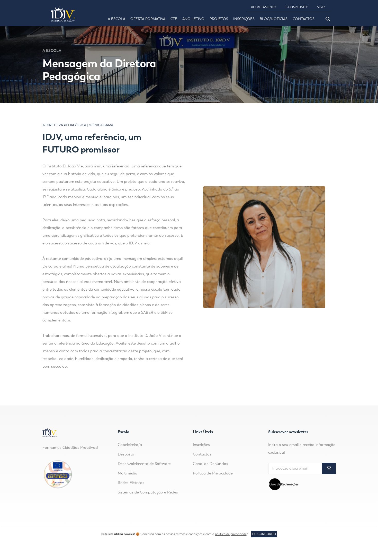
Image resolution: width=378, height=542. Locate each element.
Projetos (219, 19)
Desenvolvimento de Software (144, 463)
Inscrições (244, 19)
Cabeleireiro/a (130, 444)
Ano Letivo (193, 19)
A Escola (116, 19)
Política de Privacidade (213, 473)
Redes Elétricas (131, 482)
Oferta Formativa (147, 19)
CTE (173, 19)
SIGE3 (321, 7)
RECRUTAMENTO (263, 7)
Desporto (126, 454)
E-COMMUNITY (296, 7)
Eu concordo (264, 534)
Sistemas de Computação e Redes (148, 492)
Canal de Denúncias (210, 463)
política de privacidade (231, 534)
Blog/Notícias (273, 19)
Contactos (303, 19)
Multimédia (127, 473)
